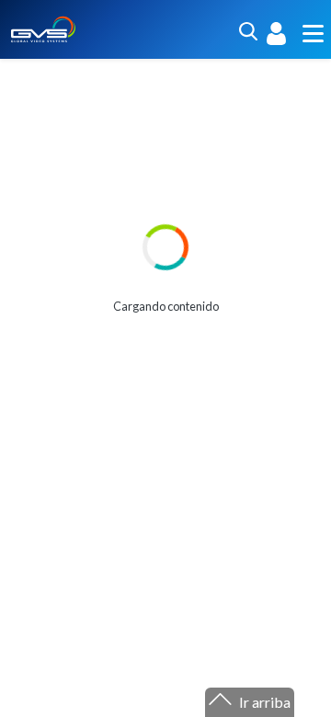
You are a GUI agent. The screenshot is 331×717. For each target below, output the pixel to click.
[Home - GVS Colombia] (43, 27)
